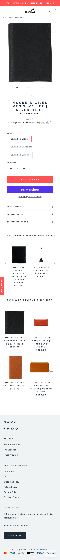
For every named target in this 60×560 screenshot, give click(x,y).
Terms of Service (12, 497)
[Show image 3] (23, 87)
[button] (30, 122)
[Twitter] (8, 428)
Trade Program (11, 455)
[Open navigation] (4, 11)
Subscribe (15, 535)
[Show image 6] (33, 87)
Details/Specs (15, 214)
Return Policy (10, 487)
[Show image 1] (17, 87)
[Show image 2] (20, 87)
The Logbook (10, 449)
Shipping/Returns (17, 222)
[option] (18, 266)
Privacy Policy (11, 492)
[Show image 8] (39, 87)
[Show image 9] (43, 87)
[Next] (48, 87)
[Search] (50, 11)
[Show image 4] (27, 87)
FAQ (6, 476)
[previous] (3, 55)
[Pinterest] (17, 428)
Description (14, 207)
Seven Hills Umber (20, 155)
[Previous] (11, 87)
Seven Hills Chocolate (21, 146)
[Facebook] (4, 428)
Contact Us (9, 471)
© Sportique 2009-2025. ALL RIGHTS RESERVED (30, 550)
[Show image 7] (36, 87)
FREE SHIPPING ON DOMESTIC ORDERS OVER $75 (30, 3)
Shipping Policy (11, 482)
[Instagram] (12, 428)
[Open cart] (56, 10)
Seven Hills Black (19, 139)
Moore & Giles (32, 113)
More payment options (30, 196)
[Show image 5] (30, 87)
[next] (56, 55)
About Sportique (12, 444)
